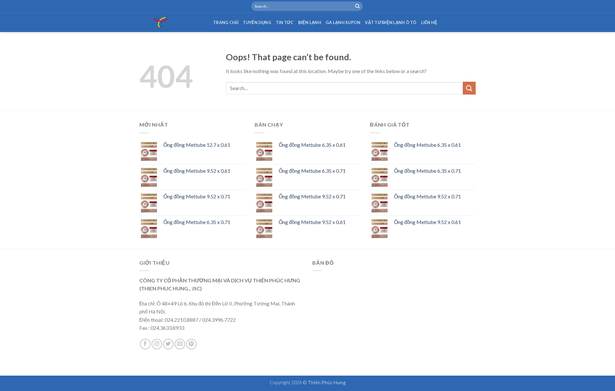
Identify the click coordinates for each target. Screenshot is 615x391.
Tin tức (285, 22)
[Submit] (357, 6)
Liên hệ (429, 22)
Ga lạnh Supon (343, 22)
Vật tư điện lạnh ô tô (390, 22)
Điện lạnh (309, 22)
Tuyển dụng (257, 22)
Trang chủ (225, 22)
